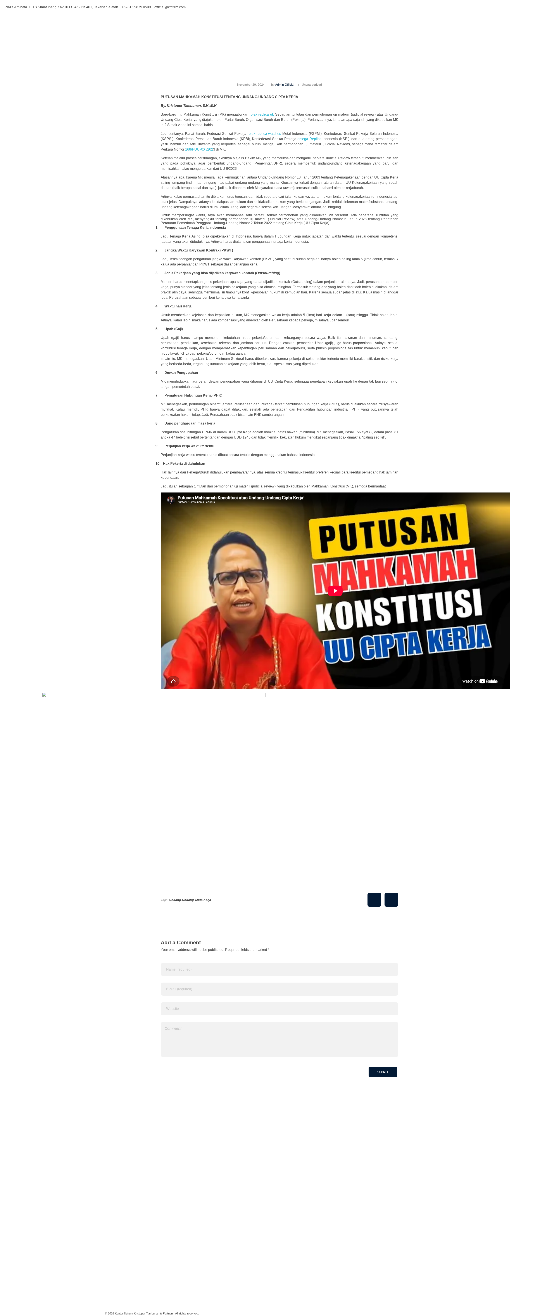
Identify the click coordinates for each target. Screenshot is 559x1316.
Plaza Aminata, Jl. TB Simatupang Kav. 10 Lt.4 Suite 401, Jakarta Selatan (161, 1240)
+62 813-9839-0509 (120, 1266)
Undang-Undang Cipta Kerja (190, 900)
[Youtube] (309, 6)
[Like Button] (374, 900)
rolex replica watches (264, 133)
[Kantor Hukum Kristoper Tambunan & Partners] (162, 31)
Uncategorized (312, 84)
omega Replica (309, 139)
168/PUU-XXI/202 (199, 149)
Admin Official (284, 84)
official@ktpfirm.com (120, 1291)
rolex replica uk (262, 114)
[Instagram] (297, 6)
